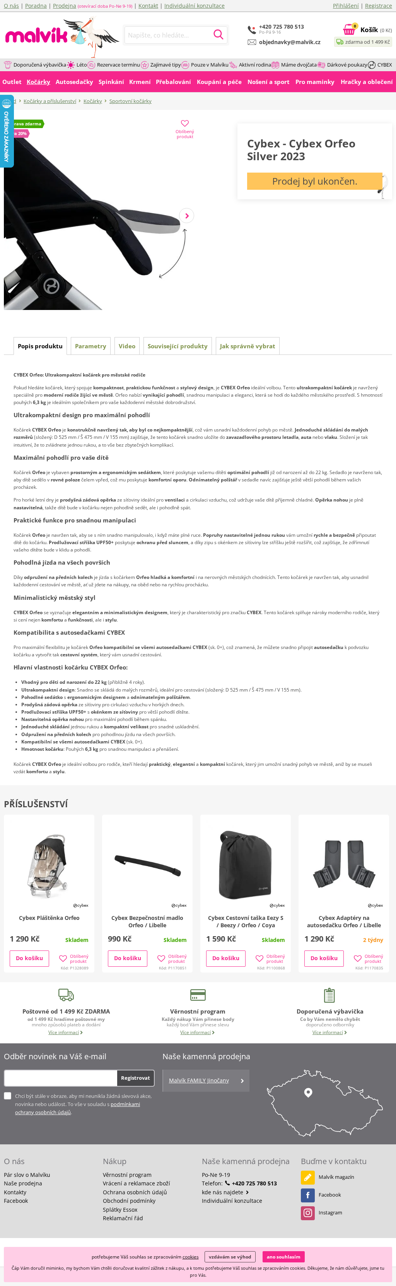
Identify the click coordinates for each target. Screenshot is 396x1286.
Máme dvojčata (299, 64)
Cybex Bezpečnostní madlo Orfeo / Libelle (147, 921)
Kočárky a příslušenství (50, 101)
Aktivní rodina (255, 64)
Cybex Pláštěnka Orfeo (49, 917)
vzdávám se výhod (230, 1256)
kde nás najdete (223, 1192)
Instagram (330, 1212)
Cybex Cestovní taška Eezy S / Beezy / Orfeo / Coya (245, 921)
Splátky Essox (120, 1209)
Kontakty (15, 1192)
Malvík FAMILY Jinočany (199, 1080)
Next (186, 215)
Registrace (378, 5)
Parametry (90, 346)
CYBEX (384, 64)
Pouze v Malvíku (210, 64)
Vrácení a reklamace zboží (136, 1183)
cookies (191, 1256)
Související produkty (178, 346)
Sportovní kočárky (130, 101)
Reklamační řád (123, 1218)
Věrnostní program (127, 1174)
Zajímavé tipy (165, 64)
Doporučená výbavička (40, 64)
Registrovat (135, 1077)
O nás (11, 5)
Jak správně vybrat (247, 346)
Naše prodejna (23, 1183)
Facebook (16, 1200)
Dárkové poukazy (347, 64)
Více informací (63, 1032)
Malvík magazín (336, 1176)
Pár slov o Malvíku (27, 1174)
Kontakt (148, 5)
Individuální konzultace (194, 5)
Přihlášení (346, 5)
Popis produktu (40, 346)
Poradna (36, 5)
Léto (82, 64)
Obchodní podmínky (129, 1200)
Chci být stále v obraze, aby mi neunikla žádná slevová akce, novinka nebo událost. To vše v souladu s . (83, 1104)
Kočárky (93, 101)
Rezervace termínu (118, 64)
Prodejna (64, 5)
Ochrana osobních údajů (135, 1192)
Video (127, 346)
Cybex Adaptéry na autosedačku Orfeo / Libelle (344, 921)
